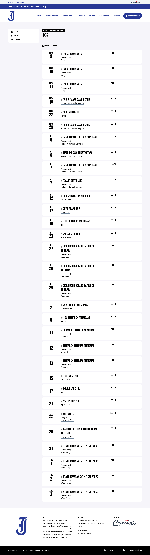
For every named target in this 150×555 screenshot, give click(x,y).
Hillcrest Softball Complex (72, 143)
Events (117, 16)
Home (16, 32)
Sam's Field (66, 237)
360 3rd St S (66, 199)
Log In (12, 2)
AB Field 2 (65, 321)
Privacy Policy (121, 550)
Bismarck (65, 336)
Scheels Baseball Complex (72, 103)
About (38, 16)
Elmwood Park (67, 308)
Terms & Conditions (135, 550)
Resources (104, 16)
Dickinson (65, 257)
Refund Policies (107, 550)
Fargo (63, 60)
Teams (92, 16)
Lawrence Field (67, 420)
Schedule (80, 16)
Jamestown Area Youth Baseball (23, 7)
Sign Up (22, 2)
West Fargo (66, 452)
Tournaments (52, 16)
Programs (67, 16)
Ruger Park (65, 212)
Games (16, 36)
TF (62, 224)
